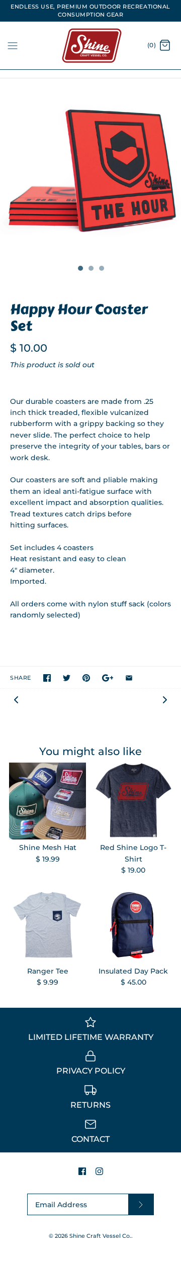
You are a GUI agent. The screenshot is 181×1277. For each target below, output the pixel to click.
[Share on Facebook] (47, 678)
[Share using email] (129, 678)
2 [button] (90, 269)
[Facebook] (82, 1171)
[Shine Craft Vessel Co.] (91, 45)
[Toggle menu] (12, 45)
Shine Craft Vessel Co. (100, 1235)
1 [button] (80, 269)
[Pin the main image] (86, 678)
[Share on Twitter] (66, 678)
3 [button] (101, 269)
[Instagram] (99, 1171)
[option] (90, 168)
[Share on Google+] (108, 678)
